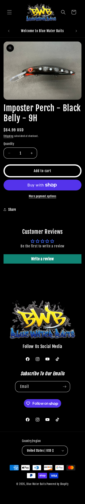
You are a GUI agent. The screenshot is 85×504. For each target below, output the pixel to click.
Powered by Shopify (58, 484)
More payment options (42, 196)
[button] (9, 12)
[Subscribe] (65, 386)
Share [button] (12, 210)
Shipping (8, 136)
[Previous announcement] (9, 31)
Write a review (42, 259)
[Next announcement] (76, 31)
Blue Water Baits (36, 484)
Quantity (9, 144)
